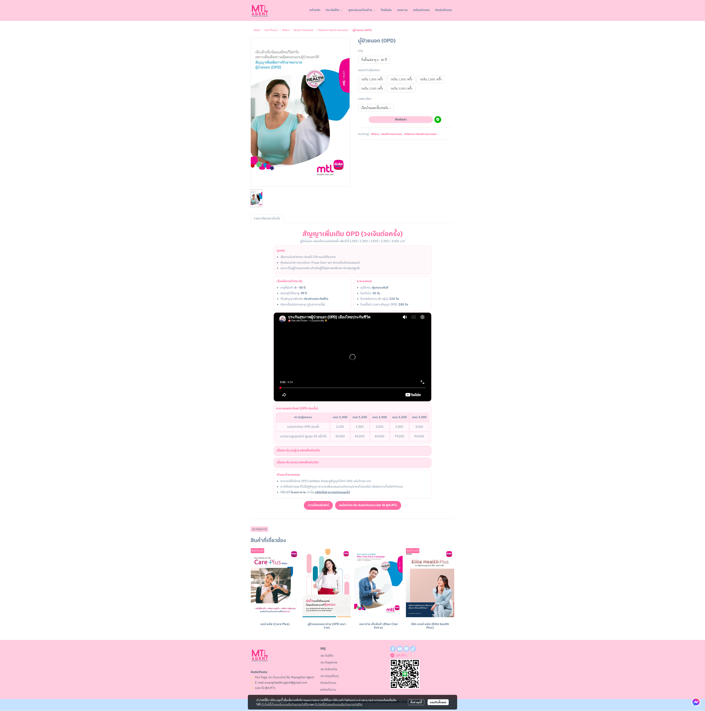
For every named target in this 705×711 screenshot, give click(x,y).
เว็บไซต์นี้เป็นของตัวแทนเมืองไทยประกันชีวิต (285, 704)
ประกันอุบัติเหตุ (329, 676)
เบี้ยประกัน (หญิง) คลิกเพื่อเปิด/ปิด (298, 450)
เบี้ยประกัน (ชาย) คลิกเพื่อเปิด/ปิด (298, 462)
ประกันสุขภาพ (259, 529)
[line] (406, 649)
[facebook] (393, 649)
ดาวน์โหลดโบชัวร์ (318, 505)
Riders (285, 30)
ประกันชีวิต (326, 655)
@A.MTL (270, 688)
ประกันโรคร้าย (328, 669)
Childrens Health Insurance (332, 30)
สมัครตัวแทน (328, 689)
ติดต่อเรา (401, 119)
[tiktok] (413, 649)
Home (257, 30)
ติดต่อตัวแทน (328, 683)
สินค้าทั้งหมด (271, 30)
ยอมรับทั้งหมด (438, 702)
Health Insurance (303, 30)
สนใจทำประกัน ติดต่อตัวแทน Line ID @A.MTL (368, 505)
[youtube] (400, 649)
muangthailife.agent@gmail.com (285, 682)
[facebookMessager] (696, 702)
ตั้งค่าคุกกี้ (416, 702)
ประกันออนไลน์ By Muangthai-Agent (291, 677)
